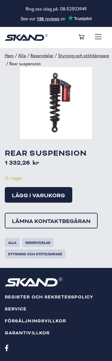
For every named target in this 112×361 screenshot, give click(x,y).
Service (16, 309)
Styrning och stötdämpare (83, 55)
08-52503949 (73, 9)
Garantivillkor (27, 333)
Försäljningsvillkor (35, 321)
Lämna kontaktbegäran (51, 221)
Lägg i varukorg (38, 195)
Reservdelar (41, 55)
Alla (22, 55)
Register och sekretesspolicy (49, 297)
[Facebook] (7, 347)
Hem (9, 55)
